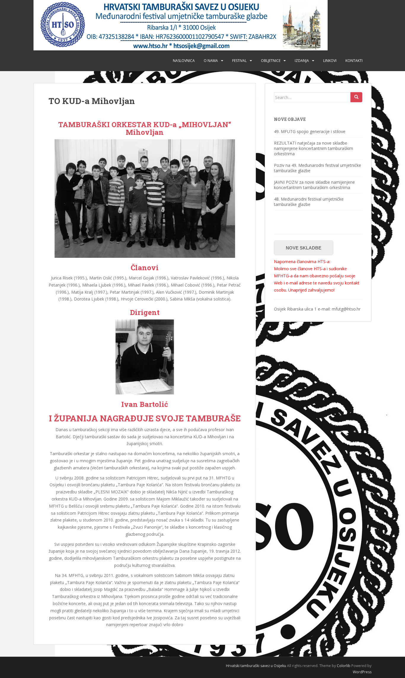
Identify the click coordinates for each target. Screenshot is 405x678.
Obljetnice (270, 60)
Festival (239, 60)
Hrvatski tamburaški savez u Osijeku (256, 665)
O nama (211, 60)
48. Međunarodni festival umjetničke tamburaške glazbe (309, 201)
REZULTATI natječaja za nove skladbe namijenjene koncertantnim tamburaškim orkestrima (313, 148)
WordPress (362, 671)
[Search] (356, 97)
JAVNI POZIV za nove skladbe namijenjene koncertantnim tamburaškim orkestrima (314, 184)
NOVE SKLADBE (303, 247)
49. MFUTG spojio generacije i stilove (309, 131)
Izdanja (302, 60)
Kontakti (354, 60)
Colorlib (343, 665)
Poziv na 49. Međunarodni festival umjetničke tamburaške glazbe (317, 167)
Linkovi (330, 60)
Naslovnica (184, 60)
